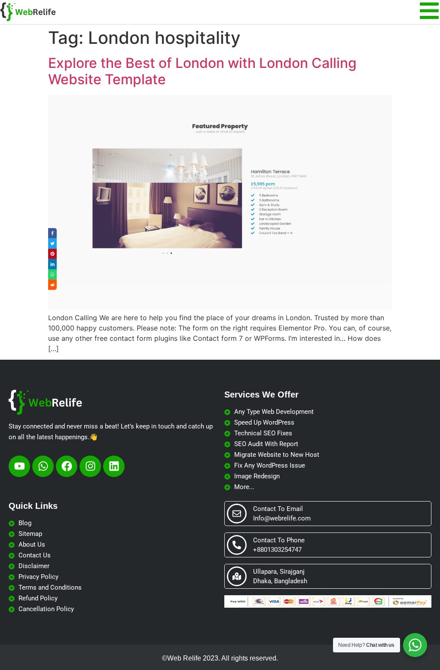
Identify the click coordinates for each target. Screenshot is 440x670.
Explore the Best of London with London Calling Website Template (202, 71)
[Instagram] (90, 466)
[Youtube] (19, 466)
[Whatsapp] (43, 466)
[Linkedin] (114, 466)
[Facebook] (66, 466)
